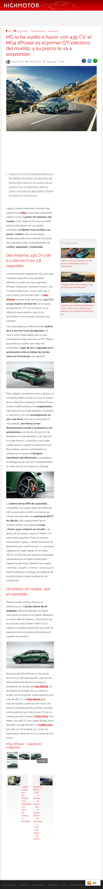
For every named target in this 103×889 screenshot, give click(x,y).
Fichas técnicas (36, 17)
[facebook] (84, 61)
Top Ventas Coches (37, 885)
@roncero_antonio (34, 62)
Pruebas (21, 17)
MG (9, 31)
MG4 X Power (21, 31)
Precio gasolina (64, 17)
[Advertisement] (51, 151)
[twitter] (89, 61)
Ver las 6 (42, 761)
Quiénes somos (11, 23)
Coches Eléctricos (38, 31)
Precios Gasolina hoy (8, 885)
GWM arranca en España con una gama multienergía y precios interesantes (76, 263)
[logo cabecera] (21, 5)
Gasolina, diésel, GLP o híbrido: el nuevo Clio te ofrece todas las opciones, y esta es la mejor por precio (36, 813)
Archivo (64, 885)
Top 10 (50, 17)
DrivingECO (23, 885)
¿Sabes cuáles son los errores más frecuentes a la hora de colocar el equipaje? (24, 804)
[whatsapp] (95, 61)
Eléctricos (8, 17)
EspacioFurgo (52, 885)
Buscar (78, 17)
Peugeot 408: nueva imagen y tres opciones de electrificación (77, 285)
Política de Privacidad (78, 885)
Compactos (53, 31)
